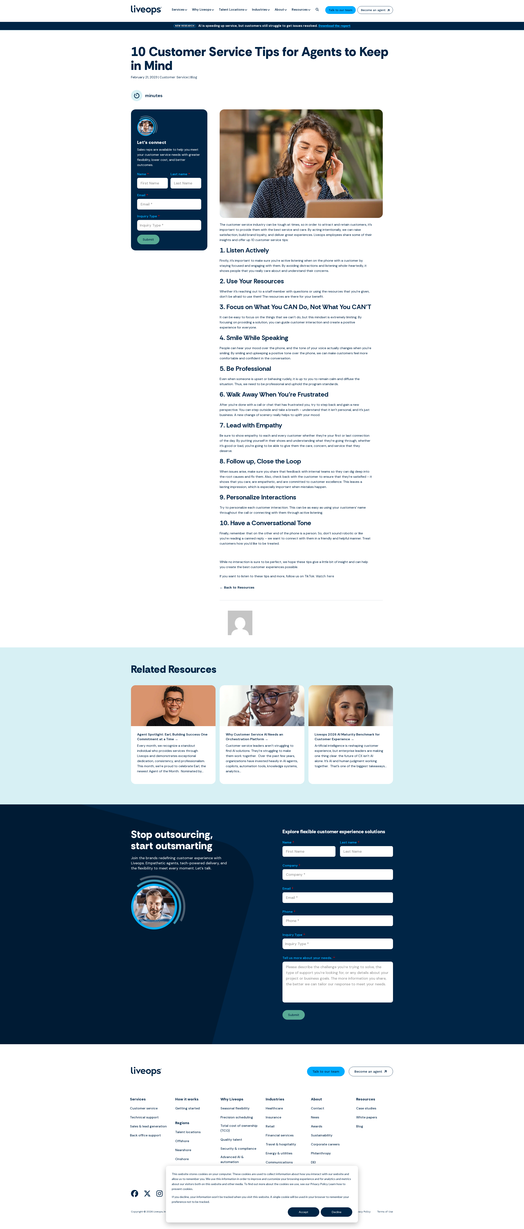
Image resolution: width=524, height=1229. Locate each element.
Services (138, 1099)
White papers (366, 1117)
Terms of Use (385, 1211)
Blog (193, 77)
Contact (317, 1108)
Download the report (334, 26)
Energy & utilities (279, 1153)
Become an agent (373, 10)
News (315, 1117)
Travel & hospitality (281, 1144)
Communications (279, 1162)
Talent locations (188, 1132)
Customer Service (174, 77)
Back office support (145, 1135)
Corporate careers (325, 1144)
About (316, 1099)
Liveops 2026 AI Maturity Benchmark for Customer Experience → (347, 736)
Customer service (144, 1108)
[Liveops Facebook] (134, 1194)
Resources (365, 1099)
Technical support (144, 1117)
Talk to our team (340, 10)
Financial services (280, 1135)
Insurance (273, 1117)
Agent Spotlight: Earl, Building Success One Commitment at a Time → (172, 736)
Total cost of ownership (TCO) (238, 1128)
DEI (313, 1162)
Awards (316, 1126)
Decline (336, 1212)
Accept (303, 1212)
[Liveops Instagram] (159, 1194)
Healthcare (274, 1108)
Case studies (366, 1108)
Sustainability (321, 1135)
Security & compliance (238, 1148)
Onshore (182, 1159)
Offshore (182, 1141)
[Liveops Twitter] (147, 1194)
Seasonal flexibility (235, 1108)
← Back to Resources (237, 587)
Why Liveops (231, 1099)
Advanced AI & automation (232, 1159)
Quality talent (231, 1139)
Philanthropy (321, 1153)
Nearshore (183, 1150)
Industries (275, 1099)
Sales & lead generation (148, 1126)
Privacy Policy (362, 1211)
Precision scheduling (236, 1117)
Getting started (187, 1108)
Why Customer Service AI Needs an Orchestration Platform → (254, 736)
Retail (270, 1126)
